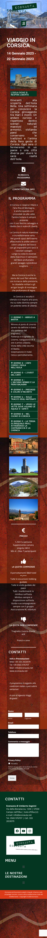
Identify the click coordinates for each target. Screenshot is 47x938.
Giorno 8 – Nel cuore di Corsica (20, 415)
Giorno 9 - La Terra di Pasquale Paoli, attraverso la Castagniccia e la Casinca (23, 425)
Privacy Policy (15, 760)
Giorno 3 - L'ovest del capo (22, 374)
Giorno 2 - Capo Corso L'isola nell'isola (21, 365)
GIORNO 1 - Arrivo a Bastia (23, 318)
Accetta (14, 763)
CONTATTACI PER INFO (23, 189)
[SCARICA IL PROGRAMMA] (23, 169)
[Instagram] (30, 831)
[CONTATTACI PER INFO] (23, 183)
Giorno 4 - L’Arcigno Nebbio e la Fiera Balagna (23, 382)
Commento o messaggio (19, 741)
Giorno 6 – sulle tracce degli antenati (23, 398)
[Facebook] (17, 831)
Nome (11, 711)
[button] (23, 23)
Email (11, 723)
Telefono (12, 732)
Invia (12, 778)
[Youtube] (23, 831)
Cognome (28, 718)
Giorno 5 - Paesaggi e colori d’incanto (23, 391)
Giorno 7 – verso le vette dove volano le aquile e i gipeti (23, 406)
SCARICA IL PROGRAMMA (23, 176)
